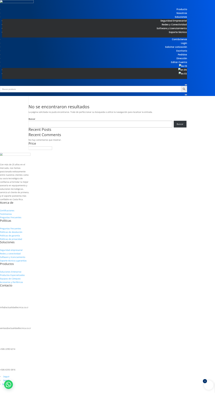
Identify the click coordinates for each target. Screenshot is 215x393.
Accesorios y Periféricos (11, 282)
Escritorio (181, 50)
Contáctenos (179, 39)
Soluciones (181, 16)
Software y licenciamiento (12, 257)
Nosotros (182, 13)
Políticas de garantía (10, 235)
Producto (182, 9)
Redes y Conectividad (174, 24)
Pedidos (182, 54)
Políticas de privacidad (11, 239)
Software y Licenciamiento (172, 28)
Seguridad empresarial (11, 250)
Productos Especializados (12, 275)
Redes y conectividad (10, 253)
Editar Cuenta (179, 62)
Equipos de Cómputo (10, 278)
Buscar (32, 119)
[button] (8, 384)
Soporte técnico (178, 32)
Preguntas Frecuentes (10, 217)
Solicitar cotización (176, 47)
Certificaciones (7, 210)
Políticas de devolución (11, 232)
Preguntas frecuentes (10, 228)
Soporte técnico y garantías (13, 260)
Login (184, 43)
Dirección (182, 58)
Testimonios (6, 214)
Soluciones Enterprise (10, 271)
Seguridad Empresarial (173, 20)
